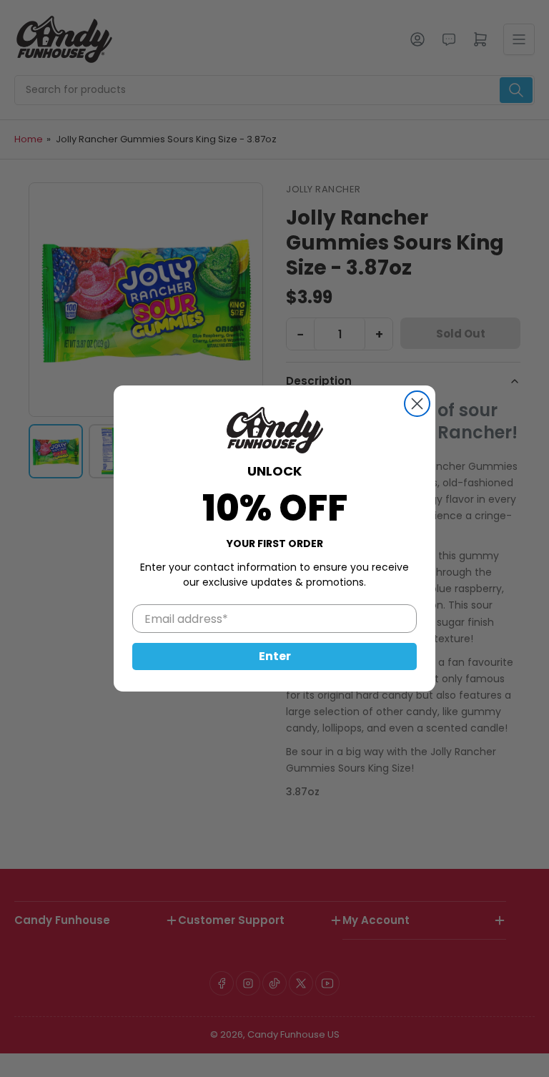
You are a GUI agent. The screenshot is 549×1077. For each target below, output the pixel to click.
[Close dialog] (417, 403)
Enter (275, 656)
